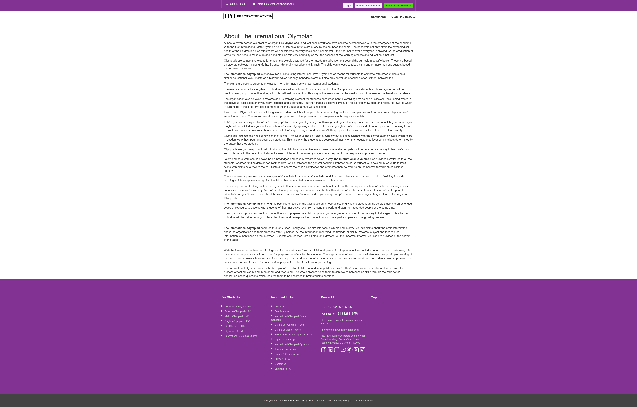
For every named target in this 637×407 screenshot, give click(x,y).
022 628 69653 (238, 3)
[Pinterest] (350, 351)
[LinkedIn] (330, 351)
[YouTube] (343, 351)
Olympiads (378, 17)
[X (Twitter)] (356, 351)
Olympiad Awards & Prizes (289, 324)
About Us (280, 306)
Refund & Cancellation (287, 354)
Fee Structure (282, 311)
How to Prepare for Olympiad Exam (294, 334)
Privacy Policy (282, 358)
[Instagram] (337, 351)
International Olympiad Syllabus (292, 344)
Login (347, 5)
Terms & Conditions (285, 349)
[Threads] (363, 351)
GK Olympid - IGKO (236, 326)
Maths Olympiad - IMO (237, 316)
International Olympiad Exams (241, 335)
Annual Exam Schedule (398, 5)
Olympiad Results (234, 331)
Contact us (280, 363)
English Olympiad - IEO (237, 321)
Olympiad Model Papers (288, 329)
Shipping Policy (283, 368)
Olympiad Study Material (238, 306)
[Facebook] (324, 351)
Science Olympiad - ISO (238, 311)
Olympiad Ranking (285, 339)
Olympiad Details (403, 17)
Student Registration (368, 5)
